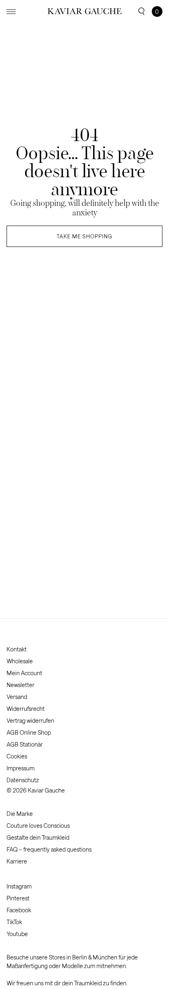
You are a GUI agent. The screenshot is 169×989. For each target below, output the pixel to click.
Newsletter (20, 684)
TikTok (14, 921)
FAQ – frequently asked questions (49, 849)
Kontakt (17, 649)
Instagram (19, 886)
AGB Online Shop (29, 732)
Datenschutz (23, 780)
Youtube (17, 933)
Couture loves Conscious (38, 825)
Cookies (17, 756)
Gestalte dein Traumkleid (38, 837)
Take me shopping (84, 236)
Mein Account (24, 672)
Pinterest (18, 898)
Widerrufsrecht (26, 708)
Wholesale (20, 661)
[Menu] (11, 12)
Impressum (20, 768)
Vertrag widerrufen (30, 720)
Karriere (17, 861)
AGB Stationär (25, 744)
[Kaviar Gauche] (84, 11)
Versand (17, 696)
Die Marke (20, 813)
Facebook (19, 910)
